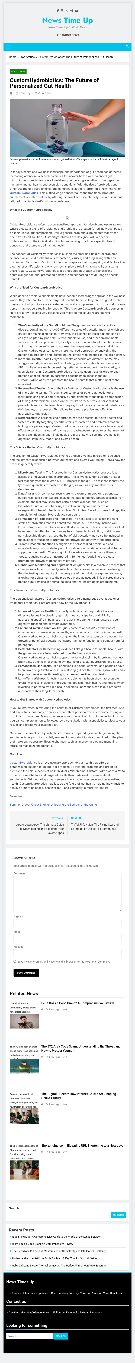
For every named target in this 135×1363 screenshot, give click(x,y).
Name (18, 917)
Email (18, 931)
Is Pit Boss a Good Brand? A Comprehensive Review (77, 1003)
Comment (21, 873)
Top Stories (18, 71)
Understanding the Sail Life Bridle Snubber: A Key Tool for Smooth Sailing (55, 1258)
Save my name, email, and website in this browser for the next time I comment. (64, 961)
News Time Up (67, 20)
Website (18, 946)
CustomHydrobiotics (24, 193)
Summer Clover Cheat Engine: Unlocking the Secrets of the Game (53, 804)
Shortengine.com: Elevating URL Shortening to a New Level (82, 1145)
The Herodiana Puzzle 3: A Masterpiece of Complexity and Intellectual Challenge (59, 1251)
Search (14, 1208)
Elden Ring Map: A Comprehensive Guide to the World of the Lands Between (56, 1236)
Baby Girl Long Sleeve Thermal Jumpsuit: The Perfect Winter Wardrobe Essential (59, 1265)
